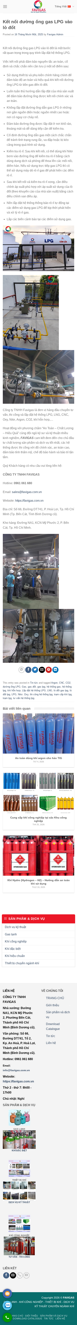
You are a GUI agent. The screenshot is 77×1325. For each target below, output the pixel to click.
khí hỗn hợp (14, 690)
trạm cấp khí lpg (63, 694)
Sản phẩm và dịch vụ (58, 1015)
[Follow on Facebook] (6, 1275)
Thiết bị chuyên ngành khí (22, 963)
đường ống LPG (11, 686)
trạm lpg (7, 698)
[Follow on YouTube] (26, 1275)
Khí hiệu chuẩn (15, 955)
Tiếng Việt (61, 6)
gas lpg (41, 686)
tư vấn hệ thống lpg (23, 698)
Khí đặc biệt (13, 948)
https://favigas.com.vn (29, 500)
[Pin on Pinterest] (49, 670)
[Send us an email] (13, 1275)
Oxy (26, 694)
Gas (24, 686)
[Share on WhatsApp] (22, 670)
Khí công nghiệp (16, 941)
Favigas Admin (55, 34)
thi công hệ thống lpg (41, 694)
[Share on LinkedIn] (55, 670)
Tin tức (34, 682)
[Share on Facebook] (28, 670)
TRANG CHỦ (55, 998)
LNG (49, 690)
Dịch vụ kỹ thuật (15, 927)
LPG (14, 694)
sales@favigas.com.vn (27, 492)
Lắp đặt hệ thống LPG (34, 690)
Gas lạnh (11, 934)
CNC (61, 682)
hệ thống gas (54, 686)
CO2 (68, 682)
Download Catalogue (53, 1026)
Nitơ (20, 694)
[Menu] (5, 6)
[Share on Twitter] (35, 670)
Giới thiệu (52, 1005)
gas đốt (32, 686)
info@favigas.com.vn (16, 1070)
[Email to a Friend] (42, 670)
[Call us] (20, 1275)
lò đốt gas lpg (61, 690)
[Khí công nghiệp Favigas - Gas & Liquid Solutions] (38, 6)
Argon (54, 682)
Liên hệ (51, 1043)
